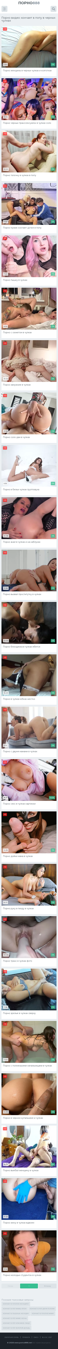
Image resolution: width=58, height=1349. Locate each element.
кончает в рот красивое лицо (16, 1323)
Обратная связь (11, 1337)
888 (29, 3)
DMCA (36, 1337)
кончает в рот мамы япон (14, 1309)
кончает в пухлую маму (43, 1313)
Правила (26, 1337)
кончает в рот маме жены (15, 1318)
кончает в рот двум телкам (42, 1309)
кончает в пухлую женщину (16, 1304)
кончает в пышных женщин (16, 1313)
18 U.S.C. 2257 (47, 1337)
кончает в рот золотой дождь (16, 1328)
